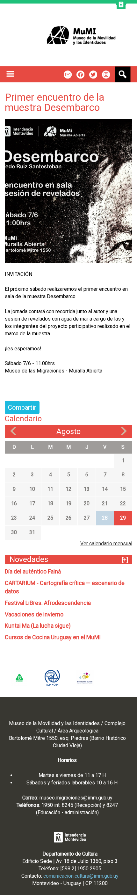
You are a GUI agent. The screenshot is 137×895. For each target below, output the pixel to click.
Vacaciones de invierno (34, 614)
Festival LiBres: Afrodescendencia (48, 602)
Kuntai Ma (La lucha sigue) (38, 625)
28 (105, 518)
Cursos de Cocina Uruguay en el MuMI (53, 637)
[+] (125, 559)
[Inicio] (68, 35)
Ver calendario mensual (106, 543)
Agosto (68, 431)
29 (123, 518)
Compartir (22, 407)
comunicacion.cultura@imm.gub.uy (81, 876)
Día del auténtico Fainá (33, 571)
